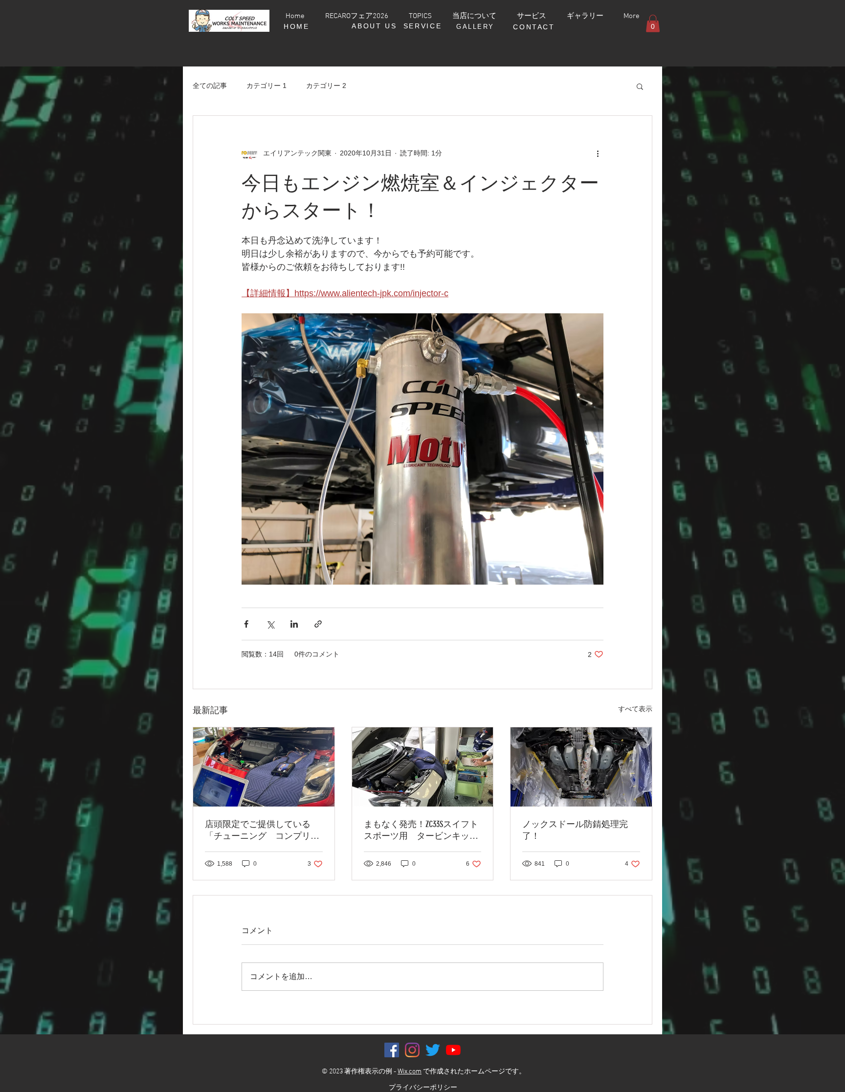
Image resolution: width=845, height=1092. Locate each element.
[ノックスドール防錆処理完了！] (581, 767)
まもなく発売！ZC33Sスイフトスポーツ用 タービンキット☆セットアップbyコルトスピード (421, 830)
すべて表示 (635, 709)
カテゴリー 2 (326, 85)
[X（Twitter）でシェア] (270, 624)
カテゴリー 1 (266, 85)
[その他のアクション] (597, 153)
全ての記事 (210, 85)
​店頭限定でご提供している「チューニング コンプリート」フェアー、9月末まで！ (262, 830)
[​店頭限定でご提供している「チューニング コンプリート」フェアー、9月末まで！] (263, 767)
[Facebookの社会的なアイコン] (391, 1050)
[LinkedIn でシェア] (294, 624)
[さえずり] (432, 1050)
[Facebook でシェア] (246, 624)
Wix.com (410, 1072)
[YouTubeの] (453, 1050)
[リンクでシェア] (318, 624)
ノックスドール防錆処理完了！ (575, 830)
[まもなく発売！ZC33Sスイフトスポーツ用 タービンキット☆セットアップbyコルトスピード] (422, 767)
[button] (652, 23)
